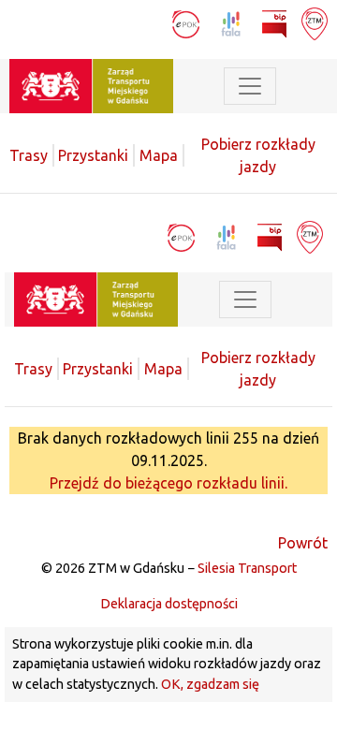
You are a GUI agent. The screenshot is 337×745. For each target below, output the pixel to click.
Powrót (303, 542)
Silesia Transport (247, 568)
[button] (304, 86)
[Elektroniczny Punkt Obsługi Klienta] (187, 22)
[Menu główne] (250, 86)
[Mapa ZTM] (314, 22)
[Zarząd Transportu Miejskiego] (91, 84)
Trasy (28, 155)
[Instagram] (150, 22)
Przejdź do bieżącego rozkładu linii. (168, 483)
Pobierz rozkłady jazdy (258, 155)
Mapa (158, 155)
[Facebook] (117, 22)
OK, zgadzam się (210, 684)
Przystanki (93, 155)
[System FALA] (232, 22)
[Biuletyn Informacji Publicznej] (276, 22)
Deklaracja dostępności (169, 603)
